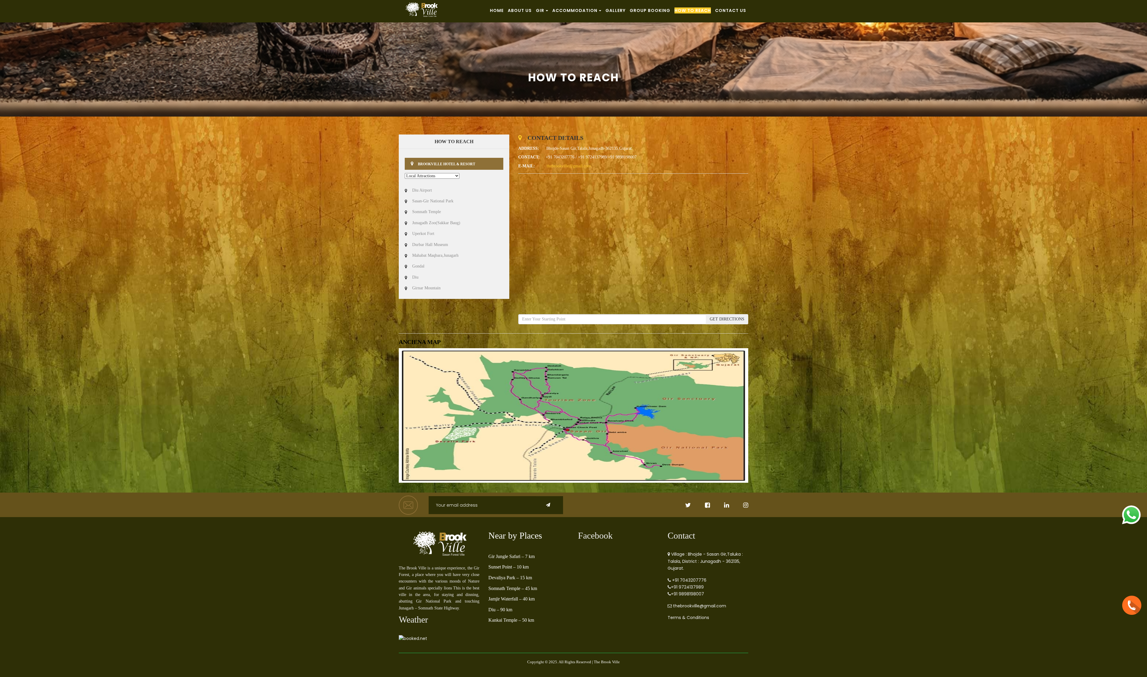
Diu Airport (422, 190)
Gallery (615, 10)
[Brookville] (439, 546)
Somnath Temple (426, 212)
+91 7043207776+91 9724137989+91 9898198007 (688, 587)
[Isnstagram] (739, 506)
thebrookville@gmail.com (569, 166)
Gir (540, 10)
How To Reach (692, 10)
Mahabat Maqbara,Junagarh (435, 255)
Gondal (418, 266)
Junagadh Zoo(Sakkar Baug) (436, 223)
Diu (415, 277)
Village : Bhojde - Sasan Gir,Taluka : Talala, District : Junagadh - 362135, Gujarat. (705, 561)
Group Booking (650, 10)
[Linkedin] (720, 506)
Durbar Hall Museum (430, 244)
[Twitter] (681, 506)
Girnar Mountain (426, 288)
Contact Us (730, 10)
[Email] (409, 505)
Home (497, 10)
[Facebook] (701, 506)
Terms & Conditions (688, 618)
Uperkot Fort (423, 233)
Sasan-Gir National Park (432, 201)
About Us (520, 10)
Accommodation (574, 10)
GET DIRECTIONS (727, 319)
